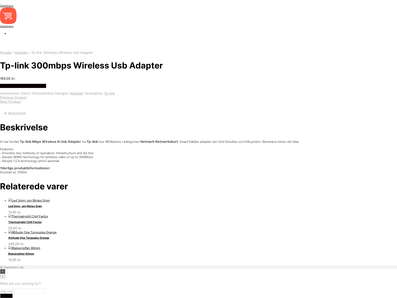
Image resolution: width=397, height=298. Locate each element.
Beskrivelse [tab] (17, 113)
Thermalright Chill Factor (25, 222)
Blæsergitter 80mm (21, 253)
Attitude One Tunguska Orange (28, 237)
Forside (5, 52)
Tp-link (109, 93)
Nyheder (21, 52)
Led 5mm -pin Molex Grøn (25, 206)
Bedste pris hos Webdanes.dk (23, 86)
